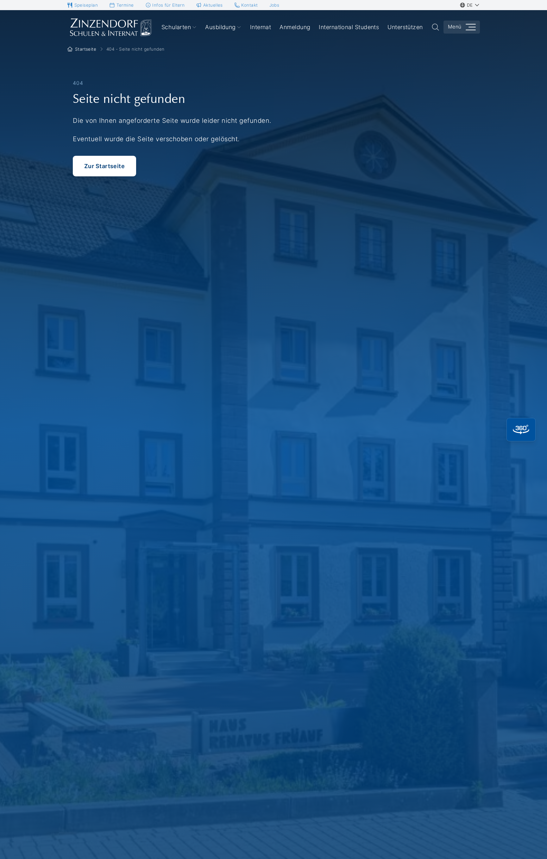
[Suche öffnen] (435, 27)
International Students (349, 27)
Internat (260, 27)
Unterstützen (405, 27)
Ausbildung (220, 27)
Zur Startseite (104, 166)
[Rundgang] (521, 429)
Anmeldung (295, 27)
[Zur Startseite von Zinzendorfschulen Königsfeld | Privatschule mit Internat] (110, 27)
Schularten (176, 27)
